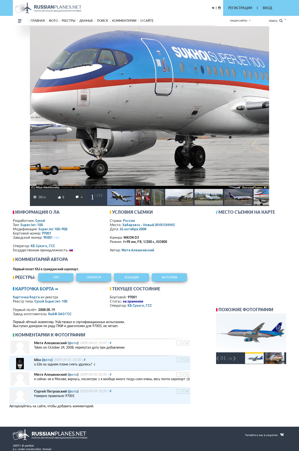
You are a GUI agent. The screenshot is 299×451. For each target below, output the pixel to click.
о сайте (146, 20)
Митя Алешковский (137, 250)
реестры (68, 20)
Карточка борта (26, 297)
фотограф (169, 277)
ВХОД (267, 8)
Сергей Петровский (50, 391)
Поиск (274, 20)
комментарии (124, 20)
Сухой (40, 220)
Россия (129, 220)
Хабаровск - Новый (148, 225)
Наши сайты (238, 20)
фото (53, 20)
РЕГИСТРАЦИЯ (240, 8)
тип (56, 237)
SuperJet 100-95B (53, 229)
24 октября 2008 (133, 229)
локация (132, 277)
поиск (102, 20)
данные (86, 20)
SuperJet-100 (31, 225)
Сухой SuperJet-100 (50, 301)
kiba (37, 359)
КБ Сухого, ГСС (43, 246)
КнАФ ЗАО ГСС (59, 314)
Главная (38, 20)
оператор (93, 277)
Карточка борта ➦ (36, 288)
